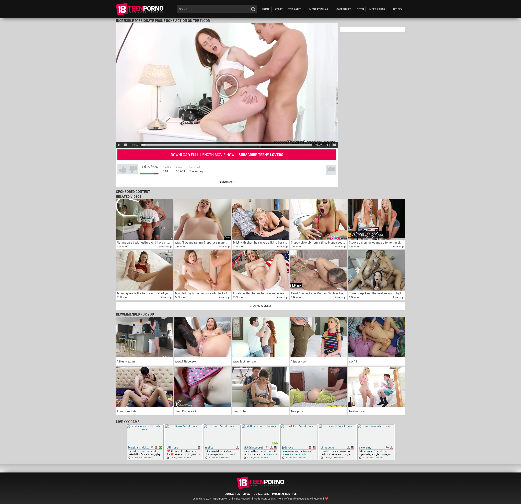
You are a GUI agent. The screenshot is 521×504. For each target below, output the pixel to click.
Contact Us (232, 493)
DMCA (246, 493)
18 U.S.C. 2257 (260, 493)
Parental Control (284, 493)
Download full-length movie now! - (227, 154)
